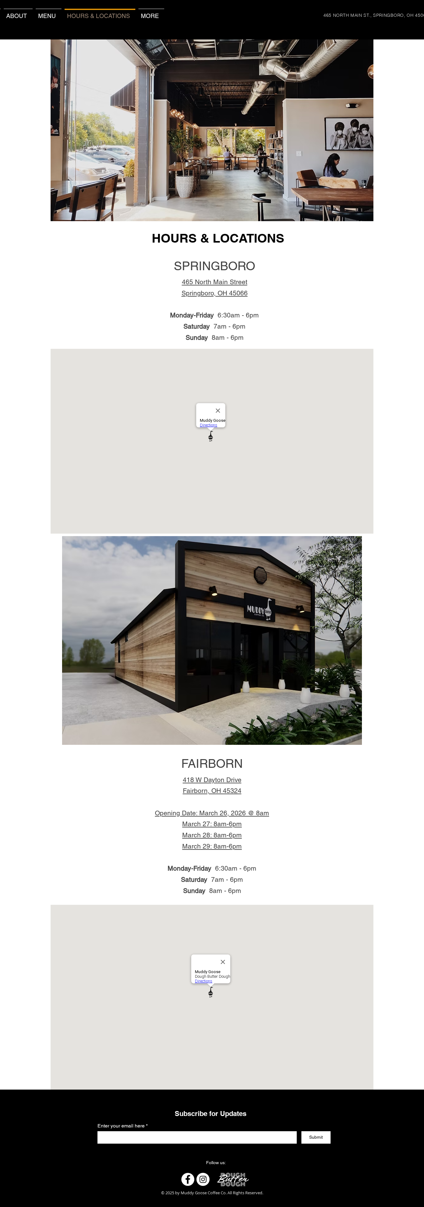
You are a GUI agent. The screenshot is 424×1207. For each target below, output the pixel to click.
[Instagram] (203, 1179)
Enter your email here (121, 1125)
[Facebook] (187, 1179)
